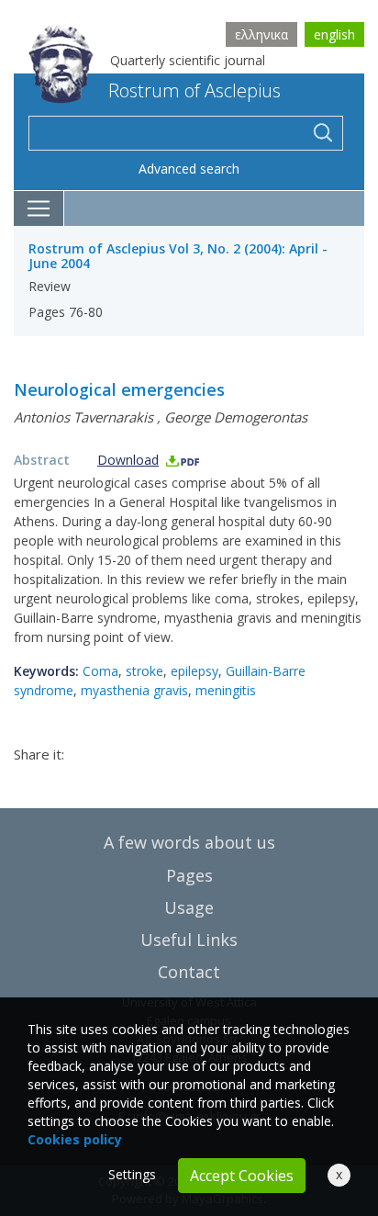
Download (128, 459)
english (334, 34)
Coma (100, 671)
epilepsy (194, 671)
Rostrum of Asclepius (194, 90)
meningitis (225, 690)
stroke (144, 671)
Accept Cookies (242, 1175)
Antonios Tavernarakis (83, 417)
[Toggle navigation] (39, 208)
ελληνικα (261, 34)
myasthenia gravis (134, 690)
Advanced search (189, 168)
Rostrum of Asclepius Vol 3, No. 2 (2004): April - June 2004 (178, 256)
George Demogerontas (235, 417)
